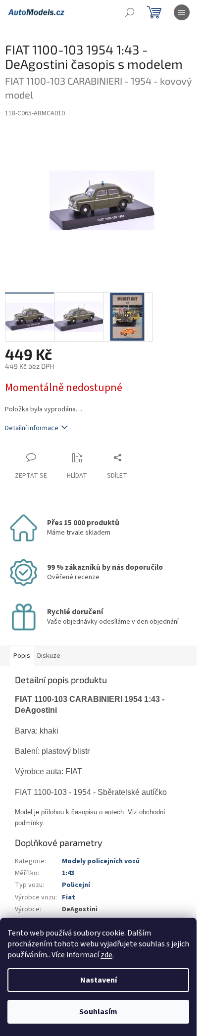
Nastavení (98, 980)
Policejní (76, 885)
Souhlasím (98, 1011)
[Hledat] (130, 12)
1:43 (68, 873)
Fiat (68, 897)
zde (106, 954)
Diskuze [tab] (48, 656)
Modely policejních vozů (101, 861)
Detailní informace (31, 428)
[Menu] (182, 12)
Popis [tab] (21, 656)
